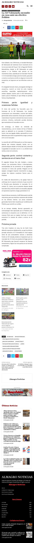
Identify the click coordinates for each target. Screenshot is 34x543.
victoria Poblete (18, 351)
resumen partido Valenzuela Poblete (10, 346)
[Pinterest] (17, 27)
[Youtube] (13, 6)
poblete (22, 343)
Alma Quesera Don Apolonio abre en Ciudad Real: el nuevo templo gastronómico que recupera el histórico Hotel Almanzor (12, 414)
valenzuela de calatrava (7, 351)
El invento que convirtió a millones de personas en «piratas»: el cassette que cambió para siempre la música (13, 534)
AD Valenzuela (10, 336)
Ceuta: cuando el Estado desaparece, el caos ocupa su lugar (13, 524)
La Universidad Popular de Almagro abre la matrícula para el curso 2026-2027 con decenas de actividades (12, 461)
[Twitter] (6, 6)
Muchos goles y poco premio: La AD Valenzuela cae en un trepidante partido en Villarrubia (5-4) (21, 301)
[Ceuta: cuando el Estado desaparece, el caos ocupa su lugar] (29, 526)
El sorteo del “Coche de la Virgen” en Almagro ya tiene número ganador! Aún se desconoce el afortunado (9, 367)
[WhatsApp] (21, 27)
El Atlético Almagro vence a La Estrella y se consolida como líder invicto (25, 366)
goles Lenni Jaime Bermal (8, 341)
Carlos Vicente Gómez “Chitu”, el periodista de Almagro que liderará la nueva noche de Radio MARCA (11, 450)
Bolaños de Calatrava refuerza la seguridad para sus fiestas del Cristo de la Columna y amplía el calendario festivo (12, 426)
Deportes (4, 10)
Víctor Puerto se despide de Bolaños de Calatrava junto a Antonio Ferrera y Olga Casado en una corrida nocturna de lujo (12, 438)
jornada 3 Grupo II (19, 341)
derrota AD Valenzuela (20, 336)
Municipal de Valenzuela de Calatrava (10, 343)
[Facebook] (3, 6)
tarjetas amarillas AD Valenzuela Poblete (11, 348)
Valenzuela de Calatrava (14, 10)
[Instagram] (10, 6)
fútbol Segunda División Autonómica (10, 339)
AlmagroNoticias (8, 20)
